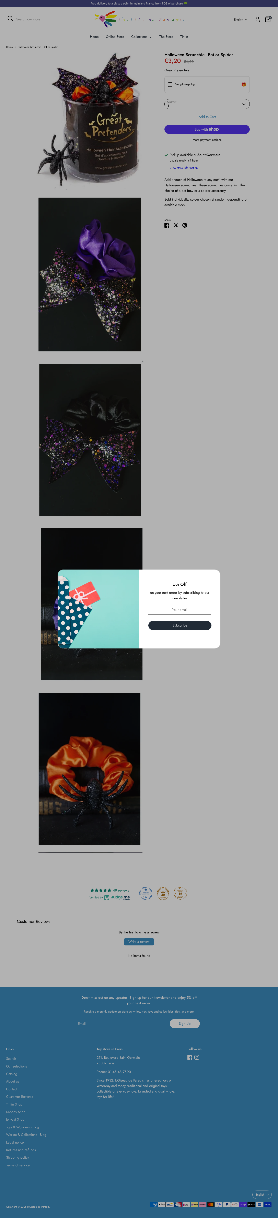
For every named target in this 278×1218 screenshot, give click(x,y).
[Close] (215, 574)
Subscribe (180, 625)
